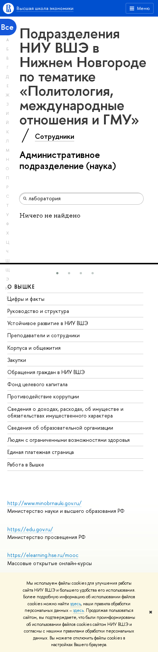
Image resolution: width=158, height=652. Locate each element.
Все (7, 27)
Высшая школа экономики (45, 8)
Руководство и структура (38, 310)
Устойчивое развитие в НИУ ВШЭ (47, 323)
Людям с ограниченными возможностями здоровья (68, 439)
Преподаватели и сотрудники (43, 335)
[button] (57, 273)
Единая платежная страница (40, 451)
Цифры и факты (25, 298)
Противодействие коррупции (43, 396)
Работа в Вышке (25, 464)
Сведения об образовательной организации (60, 427)
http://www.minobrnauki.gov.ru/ (44, 503)
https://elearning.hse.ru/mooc (42, 554)
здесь (75, 604)
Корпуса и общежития (34, 347)
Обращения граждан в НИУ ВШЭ (46, 372)
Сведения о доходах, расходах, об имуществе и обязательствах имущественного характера (65, 412)
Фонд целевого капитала (37, 384)
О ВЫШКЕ (21, 286)
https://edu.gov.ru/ (30, 529)
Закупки (16, 359)
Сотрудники (54, 136)
